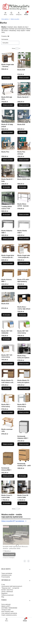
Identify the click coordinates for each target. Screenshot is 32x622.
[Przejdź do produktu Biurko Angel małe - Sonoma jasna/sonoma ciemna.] (8, 57)
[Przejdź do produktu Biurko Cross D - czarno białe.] (8, 487)
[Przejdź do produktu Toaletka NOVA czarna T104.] (8, 198)
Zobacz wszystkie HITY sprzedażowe (12, 521)
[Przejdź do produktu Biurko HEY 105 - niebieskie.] (8, 324)
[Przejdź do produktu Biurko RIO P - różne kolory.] (24, 398)
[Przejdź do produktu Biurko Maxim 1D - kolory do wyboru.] (24, 373)
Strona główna (5, 19)
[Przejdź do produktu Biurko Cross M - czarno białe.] (24, 487)
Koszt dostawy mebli (7, 611)
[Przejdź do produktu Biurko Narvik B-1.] (24, 88)
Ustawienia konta (6, 575)
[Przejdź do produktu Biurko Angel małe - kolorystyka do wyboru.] (24, 248)
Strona (13, 48)
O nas (3, 584)
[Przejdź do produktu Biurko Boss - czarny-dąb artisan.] (24, 298)
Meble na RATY (5, 606)
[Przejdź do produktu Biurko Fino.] (8, 143)
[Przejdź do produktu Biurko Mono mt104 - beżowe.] (24, 197)
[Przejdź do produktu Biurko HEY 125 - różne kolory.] (8, 348)
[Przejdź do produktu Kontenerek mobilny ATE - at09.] (24, 455)
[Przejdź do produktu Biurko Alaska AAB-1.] (24, 224)
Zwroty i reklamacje (7, 591)
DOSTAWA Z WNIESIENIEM (9, 608)
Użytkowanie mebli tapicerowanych (11, 586)
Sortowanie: (4, 39)
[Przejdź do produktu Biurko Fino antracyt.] (24, 143)
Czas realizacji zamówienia (9, 613)
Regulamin (4, 593)
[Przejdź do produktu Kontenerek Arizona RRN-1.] (8, 457)
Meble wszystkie (15, 19)
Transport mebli (5, 609)
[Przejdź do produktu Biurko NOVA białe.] (24, 170)
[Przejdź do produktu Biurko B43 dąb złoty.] (8, 88)
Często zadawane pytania (9, 615)
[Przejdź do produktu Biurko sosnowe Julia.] (8, 422)
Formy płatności (6, 604)
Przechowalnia (5, 577)
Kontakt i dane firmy (7, 589)
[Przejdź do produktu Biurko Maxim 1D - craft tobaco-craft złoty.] (8, 373)
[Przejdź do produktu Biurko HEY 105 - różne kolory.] (24, 324)
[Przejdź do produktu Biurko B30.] (24, 116)
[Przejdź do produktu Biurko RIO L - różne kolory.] (8, 398)
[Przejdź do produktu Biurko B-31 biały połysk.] (8, 116)
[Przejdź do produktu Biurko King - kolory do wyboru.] (24, 348)
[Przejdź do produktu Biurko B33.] (8, 297)
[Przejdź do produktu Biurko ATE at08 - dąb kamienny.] (24, 273)
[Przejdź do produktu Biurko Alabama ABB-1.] (8, 224)
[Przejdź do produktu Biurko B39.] (24, 60)
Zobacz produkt (24, 77)
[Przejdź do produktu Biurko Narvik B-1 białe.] (8, 170)
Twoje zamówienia (6, 573)
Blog (2, 597)
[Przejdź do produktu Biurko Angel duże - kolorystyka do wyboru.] (8, 248)
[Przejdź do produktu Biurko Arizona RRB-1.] (8, 273)
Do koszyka (6, 77)
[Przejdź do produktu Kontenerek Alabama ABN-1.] (24, 425)
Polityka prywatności (7, 595)
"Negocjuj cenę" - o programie (10, 588)
